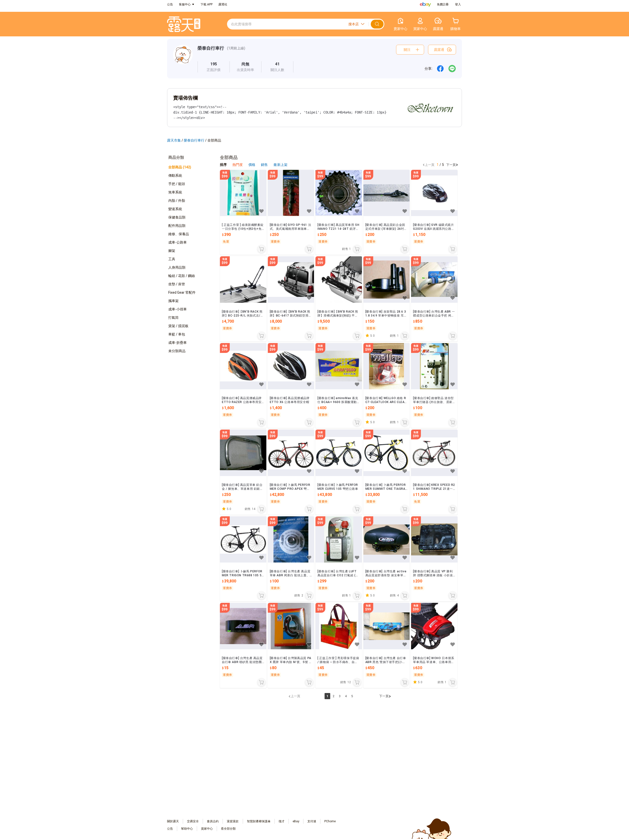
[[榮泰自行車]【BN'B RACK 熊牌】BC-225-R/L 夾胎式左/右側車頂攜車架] (243, 279)
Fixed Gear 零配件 (182, 292)
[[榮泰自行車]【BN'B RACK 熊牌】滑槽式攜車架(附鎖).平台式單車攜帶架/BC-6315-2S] (338, 279)
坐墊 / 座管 (176, 284)
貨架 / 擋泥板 (178, 326)
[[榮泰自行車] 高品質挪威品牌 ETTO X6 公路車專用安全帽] (291, 366)
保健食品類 (177, 217)
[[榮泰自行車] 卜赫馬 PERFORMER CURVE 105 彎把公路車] (338, 453)
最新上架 (280, 165)
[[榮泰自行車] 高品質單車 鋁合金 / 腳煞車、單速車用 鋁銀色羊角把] (243, 453)
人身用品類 (177, 267)
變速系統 (175, 209)
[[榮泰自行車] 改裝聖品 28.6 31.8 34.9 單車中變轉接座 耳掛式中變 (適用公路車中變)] (386, 279)
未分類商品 (177, 351)
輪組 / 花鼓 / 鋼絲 (181, 276)
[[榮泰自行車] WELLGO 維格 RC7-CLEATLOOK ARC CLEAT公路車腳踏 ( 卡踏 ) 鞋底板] (386, 366)
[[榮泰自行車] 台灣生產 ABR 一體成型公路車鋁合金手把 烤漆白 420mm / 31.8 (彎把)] (434, 279)
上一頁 (429, 165)
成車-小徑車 (177, 309)
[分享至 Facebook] (440, 68)
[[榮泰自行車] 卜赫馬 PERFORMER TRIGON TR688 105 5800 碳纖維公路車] (243, 539)
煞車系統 (175, 192)
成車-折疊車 (177, 343)
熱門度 (237, 165)
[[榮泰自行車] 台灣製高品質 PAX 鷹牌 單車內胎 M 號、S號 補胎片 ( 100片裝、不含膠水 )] (291, 626)
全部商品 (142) (179, 167)
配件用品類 (177, 226)
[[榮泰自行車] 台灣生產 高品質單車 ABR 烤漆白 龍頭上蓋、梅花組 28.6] (291, 539)
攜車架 (173, 301)
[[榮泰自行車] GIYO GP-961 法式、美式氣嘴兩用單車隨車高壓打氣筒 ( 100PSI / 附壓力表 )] (291, 193)
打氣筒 (173, 317)
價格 (252, 165)
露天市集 (174, 140)
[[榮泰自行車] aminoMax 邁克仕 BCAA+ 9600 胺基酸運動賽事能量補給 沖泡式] (338, 366)
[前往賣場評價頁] (213, 66)
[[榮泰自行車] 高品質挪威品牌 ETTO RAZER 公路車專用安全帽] (243, 366)
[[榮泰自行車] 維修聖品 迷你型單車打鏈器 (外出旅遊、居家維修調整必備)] (434, 366)
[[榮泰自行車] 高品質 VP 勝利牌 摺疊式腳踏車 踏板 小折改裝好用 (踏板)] (434, 539)
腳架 (171, 251)
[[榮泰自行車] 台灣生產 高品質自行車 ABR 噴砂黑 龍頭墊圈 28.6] (243, 626)
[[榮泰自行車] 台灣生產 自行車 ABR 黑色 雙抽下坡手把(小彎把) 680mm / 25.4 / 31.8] (386, 626)
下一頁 (451, 165)
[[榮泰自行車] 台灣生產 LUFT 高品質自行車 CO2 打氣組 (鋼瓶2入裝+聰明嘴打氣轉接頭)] (338, 539)
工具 (171, 259)
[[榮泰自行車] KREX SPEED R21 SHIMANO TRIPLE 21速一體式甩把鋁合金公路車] (434, 453)
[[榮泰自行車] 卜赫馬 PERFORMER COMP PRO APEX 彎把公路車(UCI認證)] (291, 453)
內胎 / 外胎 (176, 201)
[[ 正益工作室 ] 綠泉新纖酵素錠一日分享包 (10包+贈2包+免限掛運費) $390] (243, 193)
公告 (170, 4)
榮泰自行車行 (211, 48)
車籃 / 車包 (176, 334)
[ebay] (425, 4)
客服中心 (185, 4)
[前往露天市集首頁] (183, 24)
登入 (458, 4)
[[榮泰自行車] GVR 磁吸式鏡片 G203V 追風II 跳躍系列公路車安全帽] (434, 193)
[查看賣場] (183, 58)
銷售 (265, 165)
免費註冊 (443, 4)
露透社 (222, 4)
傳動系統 (175, 175)
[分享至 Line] (452, 68)
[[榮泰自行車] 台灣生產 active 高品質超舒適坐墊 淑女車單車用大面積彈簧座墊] (386, 539)
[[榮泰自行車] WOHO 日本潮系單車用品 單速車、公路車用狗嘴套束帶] (434, 626)
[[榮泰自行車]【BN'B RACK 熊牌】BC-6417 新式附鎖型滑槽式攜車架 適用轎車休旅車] (291, 279)
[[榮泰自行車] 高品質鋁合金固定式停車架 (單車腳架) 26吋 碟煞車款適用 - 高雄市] (386, 193)
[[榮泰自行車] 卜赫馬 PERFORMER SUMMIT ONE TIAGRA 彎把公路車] (386, 453)
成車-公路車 (177, 242)
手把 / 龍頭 (176, 184)
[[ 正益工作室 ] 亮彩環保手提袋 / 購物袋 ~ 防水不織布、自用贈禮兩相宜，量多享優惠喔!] (338, 626)
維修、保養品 (178, 234)
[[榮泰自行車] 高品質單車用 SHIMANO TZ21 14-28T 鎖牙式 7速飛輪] (338, 193)
